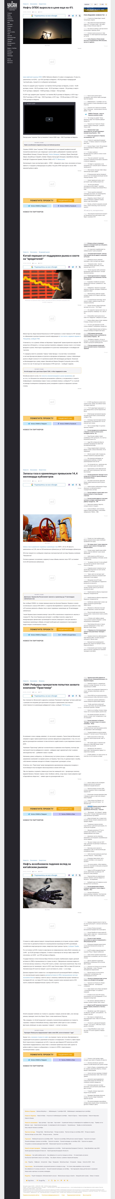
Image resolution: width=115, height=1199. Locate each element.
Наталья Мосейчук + (41, 1111)
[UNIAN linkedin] (55, 1180)
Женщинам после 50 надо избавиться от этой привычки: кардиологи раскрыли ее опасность (95, 581)
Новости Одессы (72, 1115)
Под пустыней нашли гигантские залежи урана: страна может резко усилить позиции (96, 614)
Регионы (9, 26)
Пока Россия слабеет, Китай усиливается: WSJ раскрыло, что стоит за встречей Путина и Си (95, 437)
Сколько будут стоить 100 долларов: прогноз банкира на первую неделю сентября (95, 147)
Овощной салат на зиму (82, 1175)
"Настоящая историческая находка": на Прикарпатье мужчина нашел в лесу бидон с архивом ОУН (95, 215)
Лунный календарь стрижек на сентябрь (36, 1141)
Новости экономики (31, 1122)
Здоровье (10, 39)
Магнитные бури (48, 1132)
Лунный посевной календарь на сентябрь (58, 1168)
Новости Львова (29, 1118)
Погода (9, 45)
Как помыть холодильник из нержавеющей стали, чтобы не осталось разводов (95, 1018)
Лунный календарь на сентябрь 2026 (70, 1141)
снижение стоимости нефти (40, 1037)
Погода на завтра (59, 1132)
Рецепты (30, 1162)
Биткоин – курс (29, 1125)
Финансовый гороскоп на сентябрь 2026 (60, 1143)
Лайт (8, 33)
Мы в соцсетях (87, 1195)
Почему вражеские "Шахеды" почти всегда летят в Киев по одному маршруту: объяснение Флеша (95, 476)
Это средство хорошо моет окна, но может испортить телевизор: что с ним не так (95, 311)
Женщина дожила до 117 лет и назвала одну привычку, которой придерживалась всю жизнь (94, 831)
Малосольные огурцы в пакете (66, 1175)
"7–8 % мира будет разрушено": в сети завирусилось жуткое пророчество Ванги (95, 409)
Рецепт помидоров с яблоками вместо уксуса (44, 1175)
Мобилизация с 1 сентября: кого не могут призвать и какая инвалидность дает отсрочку (95, 103)
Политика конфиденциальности (50, 1195)
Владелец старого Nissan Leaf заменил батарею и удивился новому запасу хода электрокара (94, 199)
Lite (26, 1162)
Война (9, 15)
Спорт (9, 28)
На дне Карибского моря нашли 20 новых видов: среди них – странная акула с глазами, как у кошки (95, 934)
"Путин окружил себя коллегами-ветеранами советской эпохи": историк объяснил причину (95, 271)
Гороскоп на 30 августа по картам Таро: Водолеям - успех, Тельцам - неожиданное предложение (95, 968)
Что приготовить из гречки (81, 1155)
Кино (93, 1162)
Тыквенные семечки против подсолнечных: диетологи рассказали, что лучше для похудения (95, 826)
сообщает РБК (35, 339)
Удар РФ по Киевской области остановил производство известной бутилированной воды (94, 443)
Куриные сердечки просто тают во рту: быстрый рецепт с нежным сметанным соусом (95, 923)
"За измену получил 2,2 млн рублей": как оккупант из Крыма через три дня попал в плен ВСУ (95, 563)
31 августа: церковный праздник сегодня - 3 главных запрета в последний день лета (95, 141)
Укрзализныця (71, 1125)
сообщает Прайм (73, 946)
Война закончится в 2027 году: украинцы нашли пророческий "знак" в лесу (94, 738)
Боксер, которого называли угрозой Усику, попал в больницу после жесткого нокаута (95, 205)
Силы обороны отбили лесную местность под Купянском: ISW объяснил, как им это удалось (95, 40)
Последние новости (94, 15)
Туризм (9, 41)
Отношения (73, 1162)
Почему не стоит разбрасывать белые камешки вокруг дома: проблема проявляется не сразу (94, 540)
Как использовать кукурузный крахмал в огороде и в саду (49, 1166)
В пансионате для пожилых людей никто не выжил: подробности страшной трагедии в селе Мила (95, 649)
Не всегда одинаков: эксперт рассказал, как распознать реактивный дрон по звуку (94, 1086)
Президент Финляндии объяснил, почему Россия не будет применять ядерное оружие (94, 1097)
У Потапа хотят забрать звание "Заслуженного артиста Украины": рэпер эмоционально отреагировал (95, 619)
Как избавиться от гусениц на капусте (35, 1168)
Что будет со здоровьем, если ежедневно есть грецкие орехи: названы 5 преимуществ (95, 165)
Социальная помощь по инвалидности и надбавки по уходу (78, 1122)
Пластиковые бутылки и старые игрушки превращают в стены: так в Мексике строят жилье (94, 625)
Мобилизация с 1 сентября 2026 (57, 1111)
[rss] (67, 1180)
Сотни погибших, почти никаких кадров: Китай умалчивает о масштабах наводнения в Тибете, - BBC (94, 510)
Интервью (10, 52)
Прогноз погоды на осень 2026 (33, 1134)
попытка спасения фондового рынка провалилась (57, 376)
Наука (9, 30)
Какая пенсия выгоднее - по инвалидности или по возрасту (50, 1125)
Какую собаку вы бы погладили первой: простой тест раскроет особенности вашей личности (94, 784)
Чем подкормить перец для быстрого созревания (83, 1168)
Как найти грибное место (39, 1155)
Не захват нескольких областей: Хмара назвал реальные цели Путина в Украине (94, 482)
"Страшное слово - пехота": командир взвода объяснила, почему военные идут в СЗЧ (94, 265)
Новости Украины (30, 1115)
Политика (10, 18)
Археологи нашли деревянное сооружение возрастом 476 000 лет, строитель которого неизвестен (94, 1080)
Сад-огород (28, 1166)
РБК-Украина (66, 705)
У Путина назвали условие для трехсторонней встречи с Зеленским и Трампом (94, 347)
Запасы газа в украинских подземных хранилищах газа (40, 547)
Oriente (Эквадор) (54, 154)
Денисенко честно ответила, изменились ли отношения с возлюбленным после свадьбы (95, 837)
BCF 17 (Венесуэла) (59, 159)
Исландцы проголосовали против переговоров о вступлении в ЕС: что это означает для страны (95, 421)
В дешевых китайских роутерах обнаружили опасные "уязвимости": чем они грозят (95, 283)
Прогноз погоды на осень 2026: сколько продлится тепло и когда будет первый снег (94, 790)
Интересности (11, 43)
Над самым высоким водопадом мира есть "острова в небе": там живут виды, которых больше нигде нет (94, 24)
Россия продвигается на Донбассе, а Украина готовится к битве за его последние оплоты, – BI (95, 432)
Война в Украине (30, 1111)
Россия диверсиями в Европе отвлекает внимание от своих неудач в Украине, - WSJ (94, 888)
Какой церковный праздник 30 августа (72, 1148)
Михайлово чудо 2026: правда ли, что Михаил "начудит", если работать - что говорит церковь (95, 1012)
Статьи (9, 50)
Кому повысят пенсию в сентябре (34, 1127)
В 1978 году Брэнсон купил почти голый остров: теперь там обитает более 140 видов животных (95, 403)
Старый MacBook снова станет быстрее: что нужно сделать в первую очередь (94, 1030)
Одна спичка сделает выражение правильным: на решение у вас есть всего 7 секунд (96, 956)
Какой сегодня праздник (32, 1148)
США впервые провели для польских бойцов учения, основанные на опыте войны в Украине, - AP (95, 335)
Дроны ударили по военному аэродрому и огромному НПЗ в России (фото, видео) (94, 962)
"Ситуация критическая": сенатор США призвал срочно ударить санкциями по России (95, 255)
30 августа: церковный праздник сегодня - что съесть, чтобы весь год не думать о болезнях (94, 1024)
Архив (9, 58)
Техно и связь (11, 32)
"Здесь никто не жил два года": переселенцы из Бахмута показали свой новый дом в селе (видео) (95, 575)
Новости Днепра (83, 1115)
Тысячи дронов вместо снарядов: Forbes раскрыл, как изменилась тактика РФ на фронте (95, 277)
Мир (8, 22)
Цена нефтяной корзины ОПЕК (32, 77)
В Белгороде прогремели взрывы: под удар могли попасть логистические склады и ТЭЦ (95, 415)
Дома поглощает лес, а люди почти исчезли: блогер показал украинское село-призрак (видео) (95, 820)
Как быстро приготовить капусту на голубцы (37, 1157)
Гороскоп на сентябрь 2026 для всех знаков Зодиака (68, 1138)
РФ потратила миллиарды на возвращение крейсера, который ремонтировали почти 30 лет (93, 460)
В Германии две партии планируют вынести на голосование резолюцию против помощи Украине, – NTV (95, 176)
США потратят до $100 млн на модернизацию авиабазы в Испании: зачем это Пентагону (95, 558)
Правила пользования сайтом (31, 1195)
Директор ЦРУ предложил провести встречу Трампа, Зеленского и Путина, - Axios (96, 1006)
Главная (9, 13)
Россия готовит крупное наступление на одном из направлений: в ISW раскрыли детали (95, 940)
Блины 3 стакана (94, 1175)
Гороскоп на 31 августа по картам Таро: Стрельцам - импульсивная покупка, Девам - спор (95, 109)
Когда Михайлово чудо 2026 (92, 1148)
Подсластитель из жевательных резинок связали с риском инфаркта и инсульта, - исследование (94, 878)
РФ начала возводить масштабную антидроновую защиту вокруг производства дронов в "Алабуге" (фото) (95, 1103)
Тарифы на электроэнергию (84, 1125)
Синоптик (55, 1134)
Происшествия (11, 37)
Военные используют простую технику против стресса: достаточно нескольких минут (94, 587)
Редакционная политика (73, 1195)
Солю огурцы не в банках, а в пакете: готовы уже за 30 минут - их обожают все (94, 802)
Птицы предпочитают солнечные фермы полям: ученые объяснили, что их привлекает (95, 449)
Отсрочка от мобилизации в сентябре (57, 1115)
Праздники (56, 1162)
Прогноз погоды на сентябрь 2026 (74, 1132)
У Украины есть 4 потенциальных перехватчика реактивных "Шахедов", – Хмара (95, 631)
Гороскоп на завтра (53, 1141)
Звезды (79, 1162)
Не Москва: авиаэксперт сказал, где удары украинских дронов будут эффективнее (95, 603)
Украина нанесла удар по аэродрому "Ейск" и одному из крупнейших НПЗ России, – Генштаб (95, 808)
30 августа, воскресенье (93, 210)
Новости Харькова (94, 1115)
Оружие (9, 35)
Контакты (10, 62)
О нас (63, 1195)
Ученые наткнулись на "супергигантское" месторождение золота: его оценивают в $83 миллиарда (95, 728)
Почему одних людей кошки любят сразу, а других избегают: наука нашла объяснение (95, 552)
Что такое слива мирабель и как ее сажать (78, 1166)
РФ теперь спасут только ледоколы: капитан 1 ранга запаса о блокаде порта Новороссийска (95, 546)
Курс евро (50, 1122)
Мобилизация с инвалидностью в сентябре (78, 1111)
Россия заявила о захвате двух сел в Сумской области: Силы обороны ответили (95, 494)
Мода (50, 1162)
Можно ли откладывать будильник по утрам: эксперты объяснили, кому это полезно (96, 691)
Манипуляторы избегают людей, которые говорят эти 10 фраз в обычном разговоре (94, 295)
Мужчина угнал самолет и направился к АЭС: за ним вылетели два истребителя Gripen (95, 849)
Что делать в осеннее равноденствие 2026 (36, 1143)
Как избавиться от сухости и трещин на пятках (59, 1155)
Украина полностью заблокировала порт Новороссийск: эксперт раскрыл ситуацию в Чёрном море (95, 637)
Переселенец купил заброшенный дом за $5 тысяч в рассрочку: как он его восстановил (95, 470)
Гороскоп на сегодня (89, 1138)
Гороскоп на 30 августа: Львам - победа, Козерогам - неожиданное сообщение (94, 984)
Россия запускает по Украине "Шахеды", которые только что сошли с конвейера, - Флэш (95, 722)
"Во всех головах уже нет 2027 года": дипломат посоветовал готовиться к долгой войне (95, 843)
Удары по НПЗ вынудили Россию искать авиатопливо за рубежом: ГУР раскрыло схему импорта (94, 872)
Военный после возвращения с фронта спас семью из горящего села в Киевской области (94, 643)
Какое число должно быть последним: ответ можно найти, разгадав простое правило (95, 97)
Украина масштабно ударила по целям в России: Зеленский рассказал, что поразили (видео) (95, 679)
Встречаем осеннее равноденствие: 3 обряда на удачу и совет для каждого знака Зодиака (95, 796)
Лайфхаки (28, 1155)
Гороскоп (28, 1139)
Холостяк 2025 (87, 1162)
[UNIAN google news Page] (58, 1180)
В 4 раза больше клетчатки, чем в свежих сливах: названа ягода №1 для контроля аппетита (95, 301)
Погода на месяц (47, 1134)
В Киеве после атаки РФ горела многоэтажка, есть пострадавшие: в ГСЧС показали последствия (95, 996)
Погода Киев (39, 1132)
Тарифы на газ (99, 1122)
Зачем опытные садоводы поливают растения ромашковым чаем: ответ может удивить (95, 1074)
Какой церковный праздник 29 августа (57, 1150)
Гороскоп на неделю (87, 1141)
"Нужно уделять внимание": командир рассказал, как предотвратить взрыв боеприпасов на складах (95, 193)
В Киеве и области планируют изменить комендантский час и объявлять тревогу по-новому (95, 245)
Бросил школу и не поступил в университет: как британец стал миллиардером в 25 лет (94, 974)
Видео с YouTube (11, 48)
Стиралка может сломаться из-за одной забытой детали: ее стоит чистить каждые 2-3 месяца (95, 569)
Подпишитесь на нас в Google (45, 16)
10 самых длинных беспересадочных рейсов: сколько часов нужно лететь (95, 153)
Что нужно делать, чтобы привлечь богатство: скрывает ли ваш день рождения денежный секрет (96, 866)
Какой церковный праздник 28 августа (35, 1150)
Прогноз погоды (30, 1132)
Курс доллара (42, 1122)
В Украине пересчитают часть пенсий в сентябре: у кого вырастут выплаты (94, 860)
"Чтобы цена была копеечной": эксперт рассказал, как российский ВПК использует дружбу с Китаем (95, 705)
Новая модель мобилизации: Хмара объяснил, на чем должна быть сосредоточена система (95, 488)
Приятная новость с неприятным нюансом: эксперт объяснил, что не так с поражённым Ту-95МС (95, 685)
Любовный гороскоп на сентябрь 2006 (42, 1138)
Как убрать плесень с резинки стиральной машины (64, 1157)
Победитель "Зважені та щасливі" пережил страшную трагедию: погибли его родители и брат (95, 289)
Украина (9, 17)
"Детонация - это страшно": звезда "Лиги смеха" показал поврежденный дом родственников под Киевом (95, 814)
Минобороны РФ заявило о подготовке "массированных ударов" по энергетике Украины (94, 750)
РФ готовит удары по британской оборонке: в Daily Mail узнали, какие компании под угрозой (94, 744)
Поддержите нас (95, 10)
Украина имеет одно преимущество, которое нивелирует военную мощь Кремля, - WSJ (94, 131)
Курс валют (57, 1122)
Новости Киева (41, 1115)
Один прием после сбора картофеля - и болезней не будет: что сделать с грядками (95, 990)
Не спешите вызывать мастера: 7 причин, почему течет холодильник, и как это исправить (95, 716)
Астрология (44, 1162)
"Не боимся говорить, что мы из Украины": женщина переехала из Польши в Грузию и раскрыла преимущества (95, 341)
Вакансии (10, 60)
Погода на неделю (90, 1132)
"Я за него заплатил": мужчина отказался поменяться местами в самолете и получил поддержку (95, 159)
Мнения (9, 53)
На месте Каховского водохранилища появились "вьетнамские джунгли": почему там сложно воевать (95, 894)
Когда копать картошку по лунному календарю (37, 1171)
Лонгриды (10, 55)
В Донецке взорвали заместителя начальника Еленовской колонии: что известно (95, 946)
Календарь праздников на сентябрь (51, 1148)
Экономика (10, 20)
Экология (9, 24)
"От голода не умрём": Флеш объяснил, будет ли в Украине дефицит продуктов (94, 119)
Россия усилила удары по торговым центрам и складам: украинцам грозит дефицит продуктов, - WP (95, 500)
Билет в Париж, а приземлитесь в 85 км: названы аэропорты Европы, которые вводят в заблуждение (95, 1069)
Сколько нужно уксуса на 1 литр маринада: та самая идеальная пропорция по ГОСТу (95, 34)
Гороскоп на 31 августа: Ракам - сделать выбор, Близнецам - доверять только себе (94, 125)
